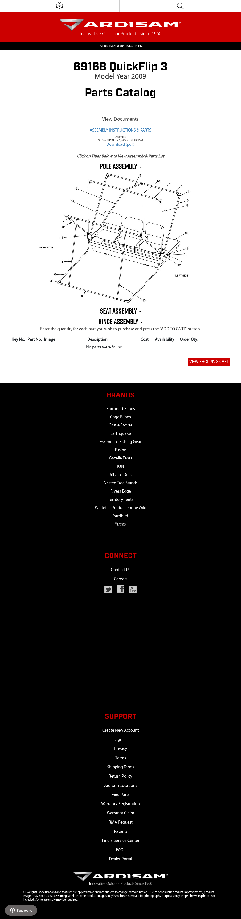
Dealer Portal (120, 859)
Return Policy (120, 776)
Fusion (120, 450)
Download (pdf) (120, 145)
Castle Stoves (120, 425)
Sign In (121, 739)
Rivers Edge (120, 491)
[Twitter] (108, 589)
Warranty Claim (120, 813)
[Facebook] (120, 589)
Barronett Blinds (120, 409)
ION (120, 466)
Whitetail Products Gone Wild (120, 508)
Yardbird (120, 516)
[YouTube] (133, 589)
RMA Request (121, 822)
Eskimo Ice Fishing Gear (120, 442)
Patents (120, 831)
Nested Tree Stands (120, 483)
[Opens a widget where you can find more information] (21, 911)
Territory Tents (120, 499)
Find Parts (120, 795)
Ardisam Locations (120, 785)
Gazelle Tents (120, 458)
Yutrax (120, 524)
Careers (120, 579)
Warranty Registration (120, 804)
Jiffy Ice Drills (120, 475)
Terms (120, 758)
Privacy (120, 749)
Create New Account (120, 730)
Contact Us (120, 570)
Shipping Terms (120, 767)
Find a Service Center (120, 841)
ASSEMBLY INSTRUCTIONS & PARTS (120, 130)
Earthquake (120, 433)
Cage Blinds (120, 417)
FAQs (120, 850)
